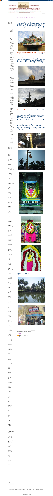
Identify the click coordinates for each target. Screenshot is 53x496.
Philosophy (9, 400)
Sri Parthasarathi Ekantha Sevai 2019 (12, 77)
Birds (9, 245)
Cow (8, 231)
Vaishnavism (9, 236)
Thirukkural (9, 450)
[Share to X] (32, 330)
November (11, 30)
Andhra (9, 268)
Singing (9, 307)
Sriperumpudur (10, 445)
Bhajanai (9, 364)
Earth (9, 421)
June (10, 36)
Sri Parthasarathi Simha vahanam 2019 (12, 82)
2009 (10, 155)
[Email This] (31, 330)
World (9, 217)
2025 (10, 21)
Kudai (9, 249)
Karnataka (9, 278)
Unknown (20, 335)
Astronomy (9, 250)
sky (8, 343)
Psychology (9, 437)
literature (9, 215)
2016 (10, 147)
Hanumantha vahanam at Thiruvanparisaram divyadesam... (12, 114)
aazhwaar (9, 168)
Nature (9, 432)
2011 (10, 153)
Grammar (9, 425)
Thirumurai (9, 451)
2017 (10, 146)
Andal (9, 188)
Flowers (9, 202)
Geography (9, 345)
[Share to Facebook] (33, 330)
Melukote (9, 274)
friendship (9, 461)
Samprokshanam (10, 440)
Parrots (9, 334)
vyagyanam (9, 277)
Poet (8, 402)
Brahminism (9, 310)
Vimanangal (9, 340)
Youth (9, 456)
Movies (9, 311)
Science (9, 225)
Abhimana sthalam (10, 183)
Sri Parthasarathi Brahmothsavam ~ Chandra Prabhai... (12, 64)
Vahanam (9, 174)
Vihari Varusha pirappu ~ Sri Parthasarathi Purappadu (11, 107)
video (9, 182)
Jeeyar (9, 302)
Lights (9, 259)
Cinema (9, 216)
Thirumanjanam (10, 255)
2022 (10, 24)
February (11, 142)
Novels (9, 348)
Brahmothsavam (10, 269)
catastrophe (9, 459)
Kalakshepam (9, 192)
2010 (10, 154)
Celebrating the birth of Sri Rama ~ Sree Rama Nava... (12, 118)
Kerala (26, 331)
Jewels (9, 264)
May (10, 37)
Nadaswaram (9, 286)
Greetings (9, 397)
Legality (9, 296)
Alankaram (9, 179)
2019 (10, 28)
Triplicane (9, 159)
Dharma (9, 420)
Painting (9, 306)
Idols (8, 263)
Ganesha (9, 325)
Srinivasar (9, 378)
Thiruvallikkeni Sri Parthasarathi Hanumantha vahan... (11, 60)
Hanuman (9, 220)
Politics (9, 293)
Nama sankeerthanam (10, 431)
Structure (9, 446)
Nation (9, 287)
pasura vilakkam (10, 362)
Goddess (9, 424)
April (10, 38)
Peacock (9, 358)
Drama (9, 367)
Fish (8, 368)
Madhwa (9, 305)
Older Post (43, 352)
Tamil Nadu (9, 406)
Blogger (30, 494)
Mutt (8, 297)
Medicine (9, 288)
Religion (9, 212)
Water (9, 283)
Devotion (9, 254)
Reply (20, 337)
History (9, 178)
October (11, 31)
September (11, 32)
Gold (8, 354)
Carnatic (9, 211)
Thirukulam (9, 235)
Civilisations (9, 391)
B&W (9, 416)
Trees (9, 312)
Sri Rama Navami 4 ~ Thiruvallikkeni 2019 (12, 128)
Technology (9, 291)
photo (9, 411)
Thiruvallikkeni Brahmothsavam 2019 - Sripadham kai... (12, 103)
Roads (9, 377)
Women (9, 324)
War (8, 315)
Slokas (9, 282)
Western (9, 455)
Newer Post (19, 352)
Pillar (9, 401)
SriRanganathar (10, 253)
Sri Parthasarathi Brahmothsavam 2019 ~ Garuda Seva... (12, 79)
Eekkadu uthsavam (10, 331)
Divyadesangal (21, 331)
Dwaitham (9, 330)
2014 (10, 149)
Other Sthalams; (10, 226)
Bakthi (9, 292)
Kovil (9, 164)
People (9, 187)
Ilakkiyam (9, 198)
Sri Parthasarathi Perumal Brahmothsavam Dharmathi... (12, 96)
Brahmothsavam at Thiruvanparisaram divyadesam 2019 (12, 121)
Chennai (9, 329)
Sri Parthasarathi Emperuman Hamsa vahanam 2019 (12, 70)
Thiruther (9, 196)
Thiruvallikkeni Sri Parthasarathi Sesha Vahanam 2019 (12, 85)
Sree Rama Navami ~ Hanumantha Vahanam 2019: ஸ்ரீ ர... (12, 110)
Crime (9, 273)
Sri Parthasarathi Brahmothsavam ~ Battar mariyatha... (12, 44)
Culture (9, 392)
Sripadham (9, 321)
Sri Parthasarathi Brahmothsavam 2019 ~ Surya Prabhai (12, 67)
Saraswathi (9, 441)
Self (8, 320)
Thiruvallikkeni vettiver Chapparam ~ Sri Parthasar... (12, 47)
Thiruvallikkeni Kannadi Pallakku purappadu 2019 (11, 53)
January (11, 143)
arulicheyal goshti (10, 201)
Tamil (9, 197)
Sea (8, 267)
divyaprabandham (10, 163)
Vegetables (9, 382)
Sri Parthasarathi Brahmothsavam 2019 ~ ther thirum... (12, 57)
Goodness (9, 206)
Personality (9, 221)
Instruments (9, 339)
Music (9, 207)
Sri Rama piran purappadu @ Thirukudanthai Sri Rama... (12, 131)
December (11, 29)
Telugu (9, 335)
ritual (9, 386)
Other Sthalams (10, 239)
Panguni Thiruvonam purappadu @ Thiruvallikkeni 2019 (12, 138)
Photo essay (9, 165)
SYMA (9, 359)
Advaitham (9, 344)
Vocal (9, 383)
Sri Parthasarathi (10, 169)
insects (9, 464)
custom (9, 460)
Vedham (9, 326)
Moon (9, 240)
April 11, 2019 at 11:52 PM (25, 335)
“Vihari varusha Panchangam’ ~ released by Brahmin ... (12, 135)
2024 (10, 22)
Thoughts (9, 177)
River (9, 272)
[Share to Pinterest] (34, 330)
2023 (10, 23)
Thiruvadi (9, 381)
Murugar (9, 373)
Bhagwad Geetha (10, 363)
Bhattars (9, 353)
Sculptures (9, 349)
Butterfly (9, 419)
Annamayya (9, 415)
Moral (9, 372)
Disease (9, 193)
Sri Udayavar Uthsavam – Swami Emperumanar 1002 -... (12, 41)
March (11, 141)
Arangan (9, 387)
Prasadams (9, 436)
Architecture (9, 234)
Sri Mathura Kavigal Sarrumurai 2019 (11, 93)
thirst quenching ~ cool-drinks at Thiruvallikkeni (12, 51)
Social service (10, 405)
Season (9, 230)
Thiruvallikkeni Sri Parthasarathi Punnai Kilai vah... (11, 89)
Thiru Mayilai (10, 244)
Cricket (9, 316)
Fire (8, 396)
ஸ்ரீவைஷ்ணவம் (29, 331)
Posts (9, 482)
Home (31, 352)
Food (8, 301)
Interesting (24, 331)
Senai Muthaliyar (10, 442)
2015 (10, 148)
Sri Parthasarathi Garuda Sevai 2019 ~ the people (12, 74)
